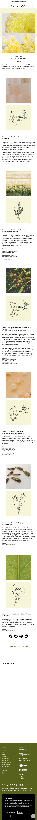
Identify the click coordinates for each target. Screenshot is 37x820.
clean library (18, 56)
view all (24, 646)
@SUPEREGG (22, 749)
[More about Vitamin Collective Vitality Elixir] (21, 720)
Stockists (4, 756)
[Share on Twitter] (16, 637)
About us (4, 748)
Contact (4, 750)
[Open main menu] (2, 6)
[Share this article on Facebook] (11, 637)
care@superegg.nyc (24, 755)
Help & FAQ (4, 752)
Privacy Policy (25, 806)
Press (3, 754)
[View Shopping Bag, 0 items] (33, 6)
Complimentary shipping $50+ (18, 1)
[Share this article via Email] (26, 637)
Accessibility (5, 766)
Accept (20, 812)
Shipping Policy (6, 760)
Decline (7, 815)
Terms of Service (6, 762)
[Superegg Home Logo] (18, 6)
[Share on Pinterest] (21, 637)
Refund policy (6, 758)
